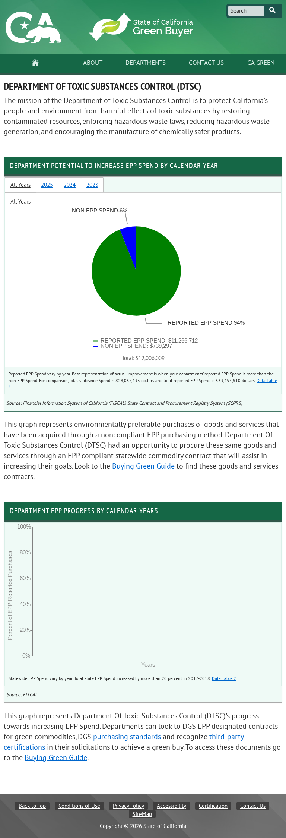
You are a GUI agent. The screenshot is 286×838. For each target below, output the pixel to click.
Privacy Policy (128, 806)
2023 (92, 185)
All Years (20, 185)
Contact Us (253, 806)
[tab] (20, 185)
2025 (47, 185)
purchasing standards (127, 737)
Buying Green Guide (143, 466)
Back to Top (32, 806)
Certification (213, 806)
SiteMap (142, 814)
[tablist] (143, 272)
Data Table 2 (224, 678)
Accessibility (171, 806)
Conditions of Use (79, 806)
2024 (70, 185)
